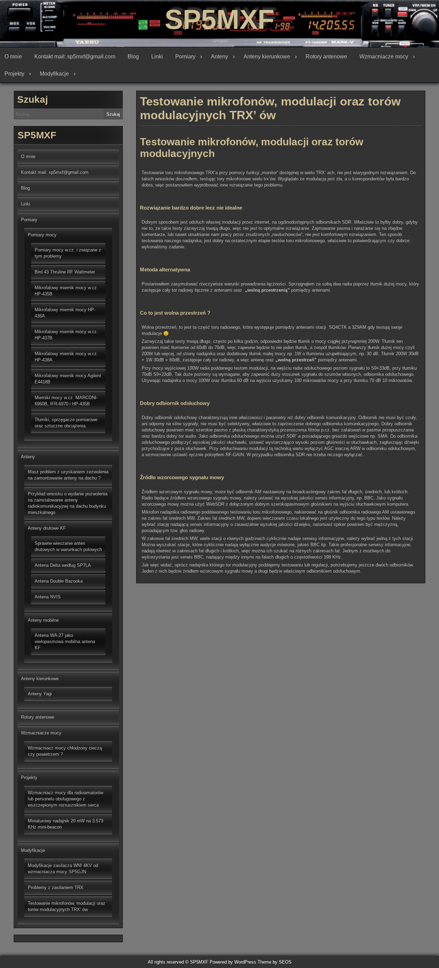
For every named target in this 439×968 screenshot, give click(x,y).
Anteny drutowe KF (47, 528)
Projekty (14, 74)
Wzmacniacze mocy (383, 56)
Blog (133, 56)
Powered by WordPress (233, 962)
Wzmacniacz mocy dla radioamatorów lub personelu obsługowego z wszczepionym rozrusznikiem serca (65, 799)
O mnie (13, 56)
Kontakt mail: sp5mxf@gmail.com (74, 56)
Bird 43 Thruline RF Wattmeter (65, 271)
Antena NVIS (48, 596)
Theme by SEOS (275, 962)
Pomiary (185, 56)
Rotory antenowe (326, 56)
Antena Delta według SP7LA (63, 565)
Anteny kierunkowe (267, 56)
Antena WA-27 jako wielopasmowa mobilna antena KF (65, 641)
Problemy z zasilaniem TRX (55, 887)
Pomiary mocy (42, 234)
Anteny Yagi (40, 693)
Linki (157, 56)
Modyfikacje (54, 74)
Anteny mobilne (43, 620)
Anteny (219, 56)
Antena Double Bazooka (59, 581)
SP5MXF (219, 19)
